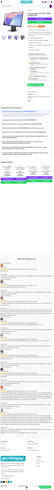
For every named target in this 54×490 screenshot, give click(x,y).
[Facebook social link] (31, 101)
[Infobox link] (4, 443)
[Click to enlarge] (3, 31)
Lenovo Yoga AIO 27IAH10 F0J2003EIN (33, 173)
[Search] (51, 2)
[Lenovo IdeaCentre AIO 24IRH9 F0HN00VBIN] (7, 168)
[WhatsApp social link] (38, 101)
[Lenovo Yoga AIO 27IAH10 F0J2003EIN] (33, 168)
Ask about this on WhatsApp (36, 84)
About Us (38, 459)
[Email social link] (34, 101)
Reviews (38, 463)
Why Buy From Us (40, 461)
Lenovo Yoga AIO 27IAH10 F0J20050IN (46, 173)
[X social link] (33, 101)
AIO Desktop (34, 96)
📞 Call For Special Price (39, 18)
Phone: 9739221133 (6, 478)
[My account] (42, 2)
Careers (38, 465)
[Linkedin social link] (36, 101)
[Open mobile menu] (1, 2)
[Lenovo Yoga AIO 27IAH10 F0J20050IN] (46, 168)
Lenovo (34, 94)
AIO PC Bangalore (41, 96)
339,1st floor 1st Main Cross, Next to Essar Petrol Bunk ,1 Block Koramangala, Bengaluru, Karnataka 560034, (12, 471)
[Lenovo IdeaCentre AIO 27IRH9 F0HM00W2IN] (20, 168)
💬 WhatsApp (40, 22)
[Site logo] (26, 2)
